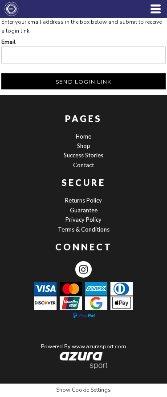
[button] (83, 360)
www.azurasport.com (99, 346)
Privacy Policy (83, 219)
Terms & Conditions (84, 229)
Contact (83, 165)
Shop (83, 145)
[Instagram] (83, 269)
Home (83, 136)
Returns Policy (83, 200)
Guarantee (84, 210)
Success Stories (83, 155)
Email (8, 42)
